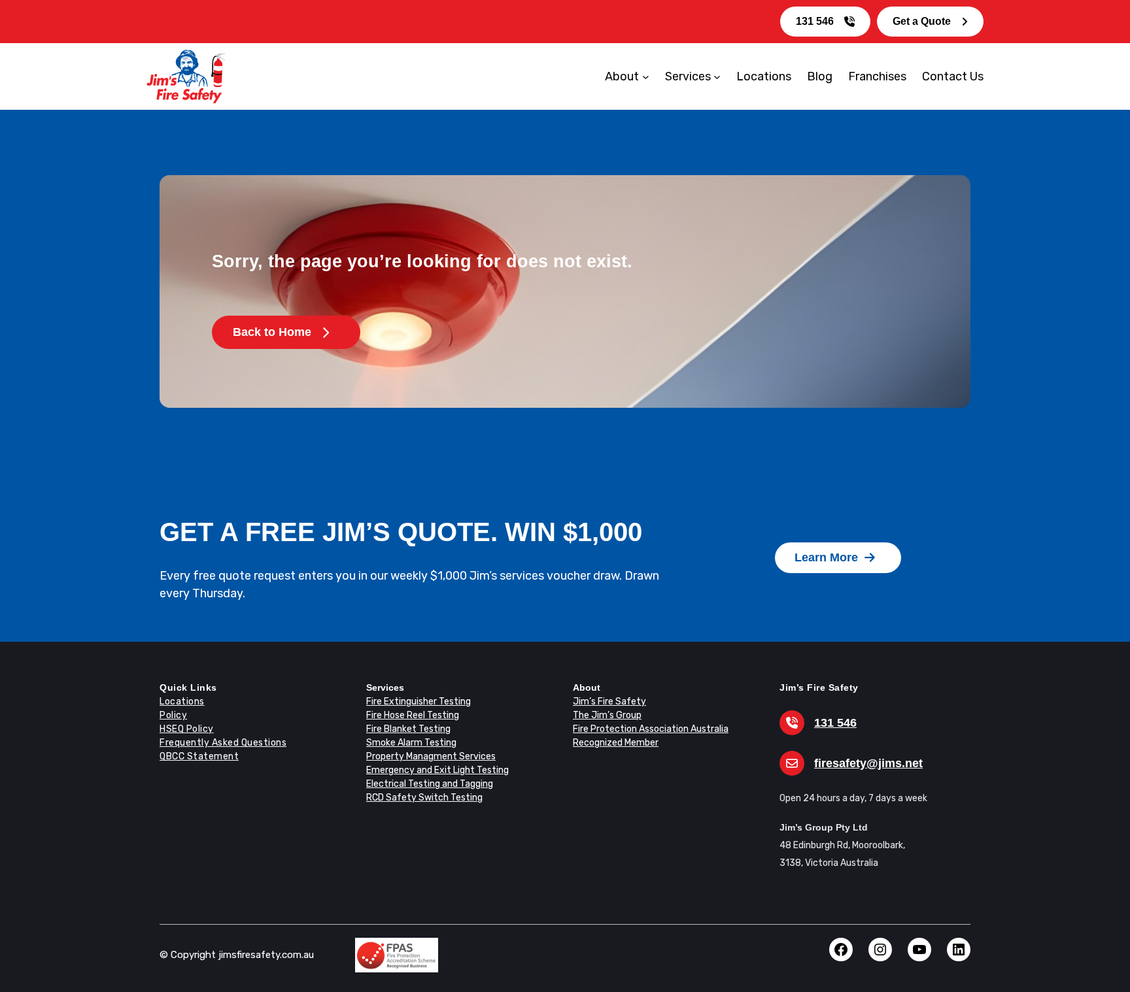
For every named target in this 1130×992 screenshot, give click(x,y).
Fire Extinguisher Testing (418, 701)
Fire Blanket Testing (408, 729)
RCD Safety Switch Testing (424, 797)
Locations (182, 701)
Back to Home (272, 332)
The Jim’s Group (607, 715)
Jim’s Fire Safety (609, 701)
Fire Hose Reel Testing (412, 715)
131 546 (815, 21)
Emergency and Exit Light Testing (437, 770)
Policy (173, 715)
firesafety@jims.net (868, 763)
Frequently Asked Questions (223, 742)
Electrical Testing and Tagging (429, 783)
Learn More (826, 557)
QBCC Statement (199, 756)
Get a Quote (922, 21)
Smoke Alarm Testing (411, 742)
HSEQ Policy (187, 729)
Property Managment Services (431, 756)
